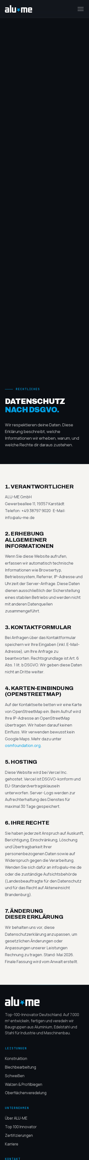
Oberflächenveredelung (25, 1092)
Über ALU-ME (16, 1118)
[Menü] (80, 8)
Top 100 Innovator (21, 1126)
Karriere (11, 1144)
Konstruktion (16, 1058)
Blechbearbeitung (20, 1067)
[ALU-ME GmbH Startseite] (18, 9)
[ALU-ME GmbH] (44, 1001)
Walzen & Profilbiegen (23, 1084)
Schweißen (14, 1075)
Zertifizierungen (19, 1135)
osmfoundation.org (23, 745)
